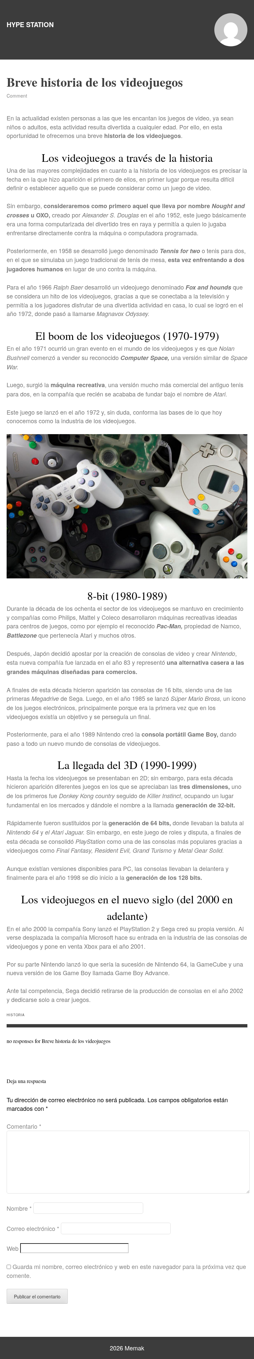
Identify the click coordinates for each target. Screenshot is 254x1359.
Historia (16, 1015)
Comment (17, 95)
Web (13, 1248)
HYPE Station (30, 24)
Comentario (24, 1126)
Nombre (19, 1208)
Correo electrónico (33, 1228)
